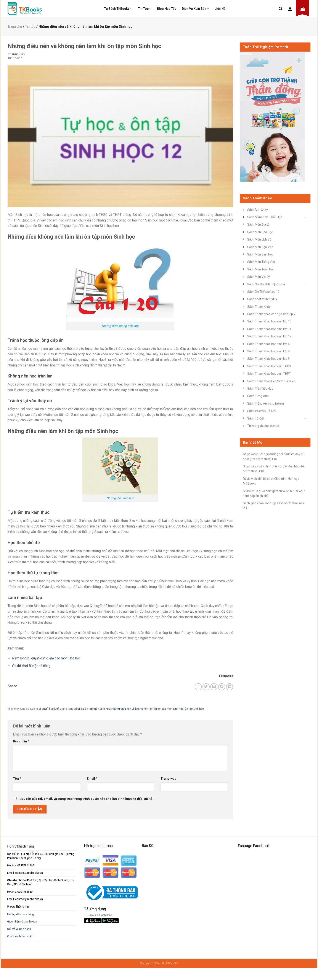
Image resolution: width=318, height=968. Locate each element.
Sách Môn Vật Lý (258, 276)
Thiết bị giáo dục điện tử (263, 426)
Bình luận (21, 741)
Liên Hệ (220, 9)
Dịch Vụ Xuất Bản (194, 9)
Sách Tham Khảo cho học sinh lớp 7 (271, 314)
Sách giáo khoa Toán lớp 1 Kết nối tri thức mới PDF (273, 505)
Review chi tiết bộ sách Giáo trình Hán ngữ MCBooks (271, 481)
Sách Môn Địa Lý (258, 224)
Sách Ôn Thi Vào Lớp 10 (263, 291)
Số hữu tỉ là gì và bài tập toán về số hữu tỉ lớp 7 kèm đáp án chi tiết (274, 493)
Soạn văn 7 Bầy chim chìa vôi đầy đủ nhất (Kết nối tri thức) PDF (274, 469)
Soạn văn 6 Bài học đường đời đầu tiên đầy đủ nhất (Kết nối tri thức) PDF (273, 456)
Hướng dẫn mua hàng (20, 914)
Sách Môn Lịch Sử (259, 239)
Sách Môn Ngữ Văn (260, 247)
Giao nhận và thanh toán (22, 921)
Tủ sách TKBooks (117, 9)
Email (92, 779)
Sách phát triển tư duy (262, 299)
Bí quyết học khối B (50, 708)
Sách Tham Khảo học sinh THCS (269, 366)
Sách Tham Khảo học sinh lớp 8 (268, 351)
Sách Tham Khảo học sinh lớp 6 (268, 344)
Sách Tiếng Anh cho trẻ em (265, 403)
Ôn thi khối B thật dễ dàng (31, 666)
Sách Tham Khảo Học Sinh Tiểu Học (271, 381)
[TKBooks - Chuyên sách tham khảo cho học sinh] (26, 8)
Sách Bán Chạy (257, 209)
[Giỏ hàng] (302, 9)
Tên (17, 779)
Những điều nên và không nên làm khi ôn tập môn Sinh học (147, 708)
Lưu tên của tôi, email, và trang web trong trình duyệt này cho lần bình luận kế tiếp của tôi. (87, 799)
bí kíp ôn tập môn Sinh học (93, 708)
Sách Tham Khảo (259, 306)
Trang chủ (15, 26)
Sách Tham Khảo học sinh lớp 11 (269, 329)
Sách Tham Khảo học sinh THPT (269, 373)
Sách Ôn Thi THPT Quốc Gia (266, 284)
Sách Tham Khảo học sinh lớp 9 (268, 358)
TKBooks (171, 963)
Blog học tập (166, 9)
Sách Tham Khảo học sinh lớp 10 (269, 321)
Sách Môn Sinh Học (260, 254)
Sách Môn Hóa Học (260, 232)
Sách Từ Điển (256, 418)
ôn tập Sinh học (194, 708)
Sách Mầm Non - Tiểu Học (264, 217)
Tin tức (143, 9)
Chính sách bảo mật (19, 936)
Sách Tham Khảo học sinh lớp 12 (269, 336)
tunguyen (19, 54)
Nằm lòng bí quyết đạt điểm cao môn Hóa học (46, 658)
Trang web (169, 779)
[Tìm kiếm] (280, 9)
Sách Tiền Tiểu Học (260, 388)
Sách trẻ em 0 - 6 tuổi (261, 411)
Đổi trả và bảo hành (19, 929)
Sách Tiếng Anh (258, 396)
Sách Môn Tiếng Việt (261, 262)
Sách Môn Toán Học (260, 269)
